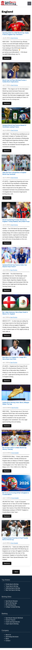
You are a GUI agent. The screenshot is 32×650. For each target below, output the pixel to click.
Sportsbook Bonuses (12, 601)
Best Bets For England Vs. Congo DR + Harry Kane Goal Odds (14, 358)
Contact (8, 640)
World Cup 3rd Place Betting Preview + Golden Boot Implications (14, 81)
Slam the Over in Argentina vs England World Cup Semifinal (14, 173)
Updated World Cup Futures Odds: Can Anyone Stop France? (14, 265)
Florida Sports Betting (12, 584)
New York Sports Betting (13, 590)
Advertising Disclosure (12, 636)
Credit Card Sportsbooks (13, 622)
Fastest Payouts (10, 620)
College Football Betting (13, 607)
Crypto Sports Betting (12, 624)
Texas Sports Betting (12, 586)
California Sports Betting (13, 588)
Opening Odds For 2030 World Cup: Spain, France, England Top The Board (15, 33)
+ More (16, 572)
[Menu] (29, 3)
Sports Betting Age (11, 603)
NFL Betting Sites (11, 605)
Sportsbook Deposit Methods (14, 618)
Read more (7, 58)
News (7, 638)
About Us (8, 635)
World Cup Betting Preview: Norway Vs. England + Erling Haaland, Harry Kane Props (16, 220)
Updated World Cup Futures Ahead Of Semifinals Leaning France (14, 126)
